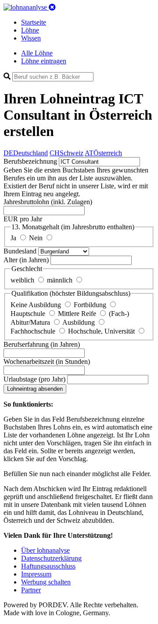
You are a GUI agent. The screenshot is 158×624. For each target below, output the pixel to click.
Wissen (31, 38)
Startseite (33, 22)
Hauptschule (29, 313)
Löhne (30, 30)
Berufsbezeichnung (30, 161)
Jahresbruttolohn (48, 202)
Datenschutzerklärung (51, 558)
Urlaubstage (34, 379)
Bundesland (21, 251)
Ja (14, 238)
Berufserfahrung (42, 344)
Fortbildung (91, 304)
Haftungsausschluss (48, 566)
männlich (60, 280)
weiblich (23, 280)
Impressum (36, 574)
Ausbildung (79, 322)
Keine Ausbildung (37, 304)
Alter (26, 260)
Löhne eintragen (43, 61)
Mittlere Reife (78, 313)
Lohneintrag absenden (35, 388)
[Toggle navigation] (52, 7)
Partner (31, 590)
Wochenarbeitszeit (47, 361)
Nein (36, 238)
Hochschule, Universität (102, 331)
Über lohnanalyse (45, 550)
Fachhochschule (34, 331)
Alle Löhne (37, 53)
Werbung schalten (46, 582)
